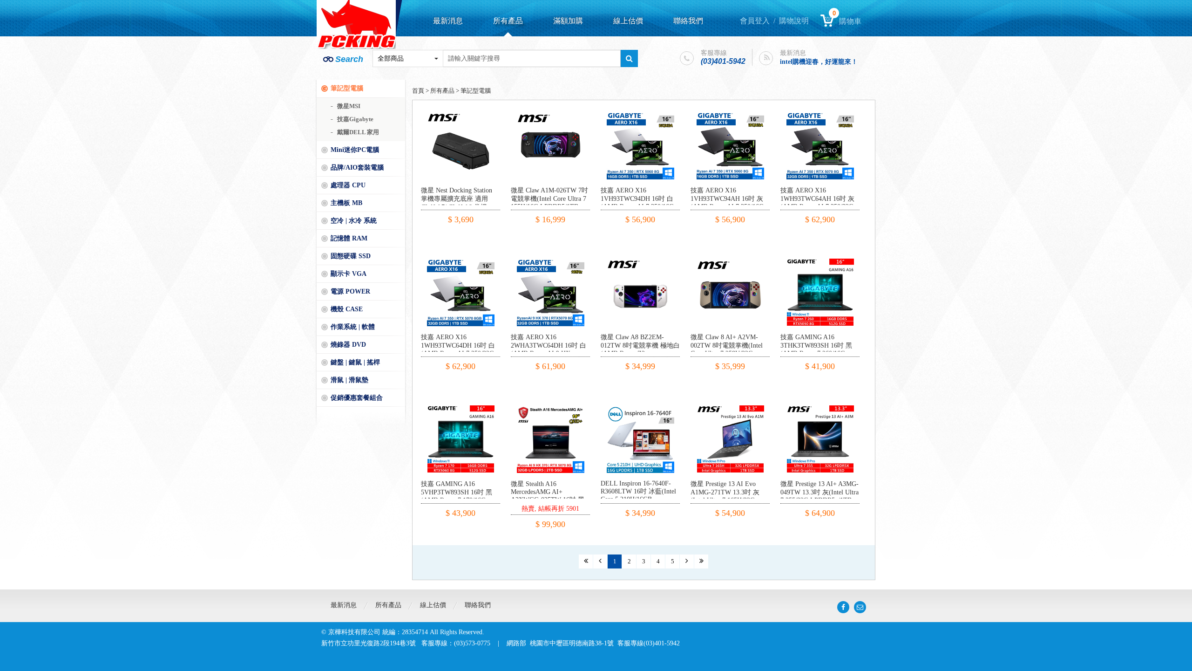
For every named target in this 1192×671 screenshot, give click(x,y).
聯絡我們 (688, 21)
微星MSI (348, 106)
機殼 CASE (347, 309)
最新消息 (448, 21)
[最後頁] (701, 561)
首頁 (418, 90)
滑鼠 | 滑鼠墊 (349, 380)
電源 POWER (350, 291)
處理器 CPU (348, 185)
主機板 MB (346, 202)
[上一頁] (600, 561)
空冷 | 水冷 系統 (354, 220)
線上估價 (628, 21)
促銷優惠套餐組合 (357, 397)
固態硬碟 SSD (351, 256)
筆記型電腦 (347, 88)
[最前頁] (586, 561)
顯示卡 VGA (348, 273)
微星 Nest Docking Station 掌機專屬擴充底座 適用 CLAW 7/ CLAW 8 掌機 (456, 199)
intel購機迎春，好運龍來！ (819, 58)
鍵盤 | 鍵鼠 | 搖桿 (355, 362)
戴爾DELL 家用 (358, 132)
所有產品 (508, 21)
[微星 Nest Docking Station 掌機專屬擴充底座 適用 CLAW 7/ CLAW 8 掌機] (460, 115)
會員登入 (755, 21)
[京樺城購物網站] (356, 24)
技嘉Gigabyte (355, 119)
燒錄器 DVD (348, 344)
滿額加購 (568, 21)
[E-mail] (860, 607)
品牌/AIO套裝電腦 (357, 167)
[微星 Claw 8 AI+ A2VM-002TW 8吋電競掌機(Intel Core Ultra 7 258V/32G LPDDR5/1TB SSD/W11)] (730, 262)
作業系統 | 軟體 (353, 326)
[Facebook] (843, 607)
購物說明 (794, 21)
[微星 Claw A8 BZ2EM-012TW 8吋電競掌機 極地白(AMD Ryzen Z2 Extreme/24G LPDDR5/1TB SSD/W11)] (640, 262)
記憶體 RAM (349, 238)
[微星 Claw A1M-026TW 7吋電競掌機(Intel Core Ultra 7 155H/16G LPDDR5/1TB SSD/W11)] (550, 115)
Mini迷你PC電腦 (355, 149)
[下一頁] (687, 561)
